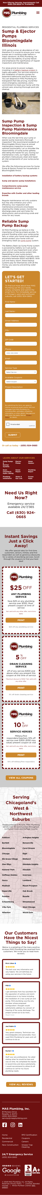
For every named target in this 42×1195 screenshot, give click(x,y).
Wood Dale (28, 912)
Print (21, 620)
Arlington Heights (31, 837)
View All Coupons (21, 777)
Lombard (27, 880)
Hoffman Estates (9, 875)
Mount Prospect (30, 886)
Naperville (7, 891)
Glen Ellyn (6, 864)
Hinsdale (27, 870)
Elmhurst (27, 859)
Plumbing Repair (31, 471)
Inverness (27, 875)
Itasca (5, 880)
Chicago (6, 854)
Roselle (26, 896)
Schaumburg (8, 902)
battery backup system (24, 70)
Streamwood (29, 902)
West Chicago (29, 907)
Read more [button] (10, 1015)
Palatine (5, 896)
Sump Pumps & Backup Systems (8, 464)
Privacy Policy (16, 1184)
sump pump (25, 241)
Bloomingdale (8, 848)
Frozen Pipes (30, 477)
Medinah (6, 886)
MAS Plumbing (14, 13)
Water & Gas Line (18, 477)
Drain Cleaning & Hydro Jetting (8, 471)
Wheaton (6, 912)
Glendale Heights (30, 864)
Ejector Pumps (18, 462)
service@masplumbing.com (14, 1118)
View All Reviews (21, 1084)
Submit (12, 435)
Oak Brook (28, 891)
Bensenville (28, 843)
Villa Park (6, 907)
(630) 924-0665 (24, 296)
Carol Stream (29, 848)
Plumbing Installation (7, 477)
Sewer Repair (18, 471)
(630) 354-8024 (14, 4)
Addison (6, 837)
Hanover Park (8, 870)
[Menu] (38, 13)
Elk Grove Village (10, 859)
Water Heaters (31, 462)
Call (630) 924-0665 (21, 514)
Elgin (25, 854)
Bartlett (5, 843)
